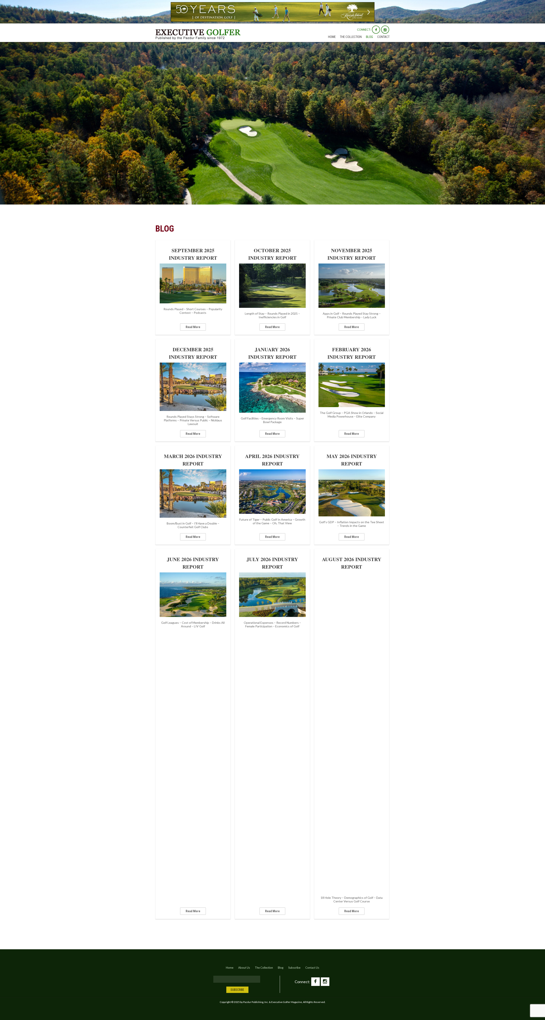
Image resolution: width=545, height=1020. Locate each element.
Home (332, 37)
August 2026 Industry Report (351, 562)
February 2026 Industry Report (351, 353)
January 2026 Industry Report (272, 353)
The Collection (351, 37)
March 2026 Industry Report (193, 459)
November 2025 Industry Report (351, 253)
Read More (193, 327)
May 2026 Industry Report (352, 459)
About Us (244, 967)
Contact (383, 37)
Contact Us (312, 967)
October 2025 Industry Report (272, 253)
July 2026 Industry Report (272, 562)
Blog (369, 37)
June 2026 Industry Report (193, 562)
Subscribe (294, 967)
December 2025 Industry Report (193, 353)
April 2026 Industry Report (272, 459)
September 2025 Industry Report (193, 253)
